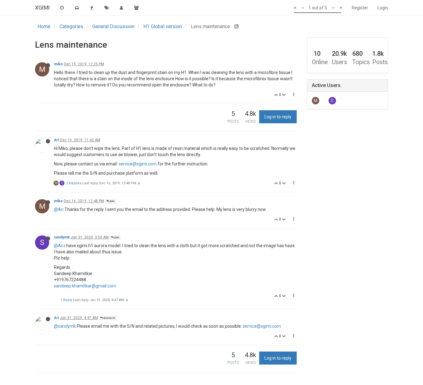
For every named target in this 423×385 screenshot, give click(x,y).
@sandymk (109, 318)
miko (58, 64)
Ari (56, 140)
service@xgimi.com (138, 163)
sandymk (62, 237)
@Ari (111, 201)
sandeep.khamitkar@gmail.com (85, 285)
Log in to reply (277, 116)
